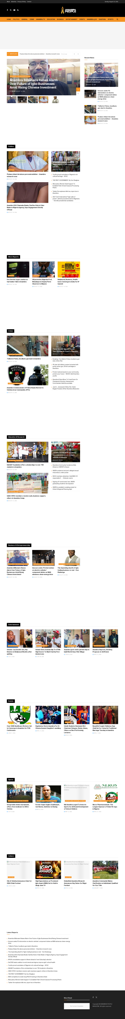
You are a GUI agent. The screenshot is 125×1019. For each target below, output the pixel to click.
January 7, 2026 (98, 888)
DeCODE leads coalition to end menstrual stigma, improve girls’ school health (31, 962)
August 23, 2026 (12, 179)
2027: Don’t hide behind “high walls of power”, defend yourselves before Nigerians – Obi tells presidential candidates (66, 198)
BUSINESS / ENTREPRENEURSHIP (20, 76)
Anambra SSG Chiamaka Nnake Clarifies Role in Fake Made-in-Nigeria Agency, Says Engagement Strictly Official (25, 207)
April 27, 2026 (97, 811)
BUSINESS (60, 19)
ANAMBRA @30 (92, 19)
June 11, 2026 (11, 733)
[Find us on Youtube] (14, 10)
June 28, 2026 (40, 656)
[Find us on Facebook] (7, 10)
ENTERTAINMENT (71, 19)
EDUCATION (51, 19)
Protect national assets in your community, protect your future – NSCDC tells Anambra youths (66, 374)
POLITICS (16, 19)
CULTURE (11, 877)
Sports (110, 19)
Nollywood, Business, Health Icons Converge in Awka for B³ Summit (68, 282)
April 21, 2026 (40, 888)
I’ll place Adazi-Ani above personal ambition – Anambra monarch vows (108, 119)
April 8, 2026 (68, 735)
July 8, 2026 (11, 811)
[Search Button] (117, 19)
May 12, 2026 (68, 811)
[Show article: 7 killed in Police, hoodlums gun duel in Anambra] (33, 99)
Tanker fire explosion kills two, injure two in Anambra (24, 982)
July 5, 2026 (11, 656)
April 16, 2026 (97, 654)
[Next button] (78, 89)
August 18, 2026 (12, 284)
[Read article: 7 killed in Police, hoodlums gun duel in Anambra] (27, 346)
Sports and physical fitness (18, 801)
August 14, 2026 (37, 286)
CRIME (32, 19)
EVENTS (82, 19)
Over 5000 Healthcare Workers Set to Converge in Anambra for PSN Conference (19, 728)
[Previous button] (78, 93)
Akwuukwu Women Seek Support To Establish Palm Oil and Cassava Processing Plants (66, 185)
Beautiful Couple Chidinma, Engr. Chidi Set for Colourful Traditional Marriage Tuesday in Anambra (104, 728)
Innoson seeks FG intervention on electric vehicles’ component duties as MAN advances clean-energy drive (107, 95)
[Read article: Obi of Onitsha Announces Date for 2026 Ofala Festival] (20, 870)
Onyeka (13, 91)
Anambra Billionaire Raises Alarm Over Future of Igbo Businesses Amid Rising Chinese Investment (47, 54)
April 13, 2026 (40, 730)
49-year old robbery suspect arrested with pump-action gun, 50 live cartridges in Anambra (65, 366)
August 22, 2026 (12, 469)
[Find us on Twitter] (11, 10)
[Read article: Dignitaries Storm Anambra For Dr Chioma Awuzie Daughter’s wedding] (48, 715)
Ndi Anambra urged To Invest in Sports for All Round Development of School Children (76, 807)
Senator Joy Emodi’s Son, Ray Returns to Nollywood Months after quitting (19, 652)
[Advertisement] (62, 35)
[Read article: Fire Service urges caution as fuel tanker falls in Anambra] (18, 270)
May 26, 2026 (39, 809)
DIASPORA (102, 19)
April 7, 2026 (97, 733)
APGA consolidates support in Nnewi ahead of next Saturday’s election (64, 164)
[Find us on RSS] (18, 10)
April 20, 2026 (69, 888)
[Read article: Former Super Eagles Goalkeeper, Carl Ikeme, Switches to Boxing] (48, 793)
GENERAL (24, 19)
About (8, 1)
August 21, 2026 (12, 392)
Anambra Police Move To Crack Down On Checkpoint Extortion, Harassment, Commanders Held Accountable (65, 381)
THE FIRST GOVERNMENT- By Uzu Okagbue (66, 180)
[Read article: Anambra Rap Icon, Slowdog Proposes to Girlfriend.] (105, 638)
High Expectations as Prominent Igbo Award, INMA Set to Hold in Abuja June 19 (46, 883)
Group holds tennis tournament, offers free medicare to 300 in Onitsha (18, 807)
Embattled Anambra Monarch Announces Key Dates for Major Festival (75, 883)
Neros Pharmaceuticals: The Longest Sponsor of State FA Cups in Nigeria (105, 807)
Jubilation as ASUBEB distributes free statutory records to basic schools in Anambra (64, 455)
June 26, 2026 (68, 654)
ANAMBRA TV (40, 19)
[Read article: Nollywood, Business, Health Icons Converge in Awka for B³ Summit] (69, 270)
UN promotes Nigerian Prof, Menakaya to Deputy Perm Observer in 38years (42, 282)
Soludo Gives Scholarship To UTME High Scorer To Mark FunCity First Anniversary (47, 652)
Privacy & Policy (21, 1)
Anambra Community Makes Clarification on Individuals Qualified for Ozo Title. (105, 883)
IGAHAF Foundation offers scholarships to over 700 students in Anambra (30, 968)
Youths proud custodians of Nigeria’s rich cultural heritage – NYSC (28, 965)
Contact (29, 1)
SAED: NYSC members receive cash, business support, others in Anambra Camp (32, 971)
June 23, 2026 (11, 886)
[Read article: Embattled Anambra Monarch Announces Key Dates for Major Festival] (77, 870)
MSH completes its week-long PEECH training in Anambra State (27, 977)
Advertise (13, 1)
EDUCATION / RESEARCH (15, 460)
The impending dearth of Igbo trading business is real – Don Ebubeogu (40, 52)
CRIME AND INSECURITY (15, 354)
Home (9, 19)
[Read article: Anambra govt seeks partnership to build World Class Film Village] (77, 638)
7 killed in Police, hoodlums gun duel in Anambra (24, 359)
